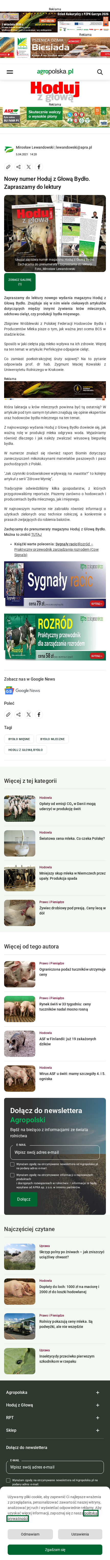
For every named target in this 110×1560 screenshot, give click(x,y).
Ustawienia (80, 1534)
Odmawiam (30, 1534)
